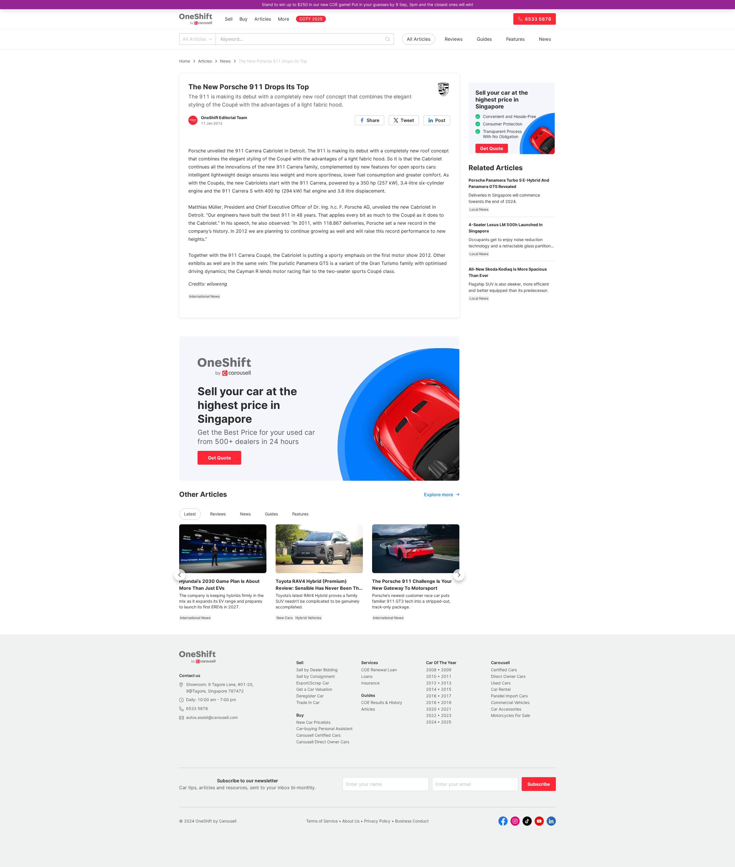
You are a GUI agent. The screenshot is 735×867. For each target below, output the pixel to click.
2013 (446, 682)
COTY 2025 (310, 18)
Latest (190, 513)
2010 (431, 676)
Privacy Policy (377, 820)
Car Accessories (506, 709)
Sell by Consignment (315, 676)
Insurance (370, 682)
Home (184, 61)
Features (515, 39)
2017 (446, 695)
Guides (484, 39)
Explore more (438, 494)
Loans (366, 676)
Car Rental (500, 689)
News (545, 39)
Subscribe (538, 784)
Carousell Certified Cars (318, 735)
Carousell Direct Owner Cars (322, 741)
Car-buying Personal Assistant (324, 728)
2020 (431, 709)
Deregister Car (310, 695)
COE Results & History (381, 702)
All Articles (194, 39)
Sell (229, 19)
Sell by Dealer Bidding (317, 669)
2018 (431, 702)
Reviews (454, 39)
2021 (446, 709)
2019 (446, 702)
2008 (431, 669)
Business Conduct (412, 820)
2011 (446, 676)
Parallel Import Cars (509, 695)
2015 (446, 689)
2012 (431, 682)
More (283, 19)
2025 (446, 721)
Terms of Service (322, 820)
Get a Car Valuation (314, 689)
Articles (262, 19)
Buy (243, 19)
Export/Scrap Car (312, 682)
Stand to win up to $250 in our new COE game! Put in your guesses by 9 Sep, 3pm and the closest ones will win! (367, 4)
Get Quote (219, 458)
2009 (446, 669)
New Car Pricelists (313, 722)
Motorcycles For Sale (510, 715)
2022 (431, 715)
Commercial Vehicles (510, 702)
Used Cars (500, 682)
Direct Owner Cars (508, 676)
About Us (350, 820)
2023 (446, 715)
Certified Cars (504, 669)
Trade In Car (308, 702)
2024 (431, 721)
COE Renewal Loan (379, 669)
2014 (431, 689)
